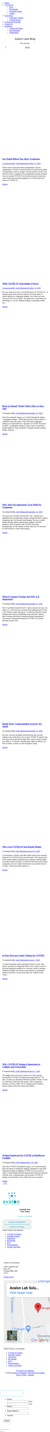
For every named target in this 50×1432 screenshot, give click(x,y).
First (30, 1401)
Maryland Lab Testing (36, 1373)
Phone (10, 1406)
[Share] (3, 1429)
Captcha (10, 1415)
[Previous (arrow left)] (1, 1431)
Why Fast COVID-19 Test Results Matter (21, 847)
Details (4, 184)
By (20, 164)
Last (30, 1404)
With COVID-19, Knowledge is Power (20, 283)
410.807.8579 (8, 1277)
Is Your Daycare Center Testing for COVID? (23, 955)
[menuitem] (7, 3)
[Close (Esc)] (1, 1429)
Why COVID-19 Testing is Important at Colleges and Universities (21, 1065)
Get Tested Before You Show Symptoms (21, 159)
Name (9, 1399)
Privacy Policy (21, 1375)
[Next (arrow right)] (3, 1431)
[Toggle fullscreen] (6, 1429)
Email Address (13, 1411)
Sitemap (31, 1375)
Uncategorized (7, 164)
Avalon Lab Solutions (19, 1373)
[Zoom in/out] (8, 1429)
